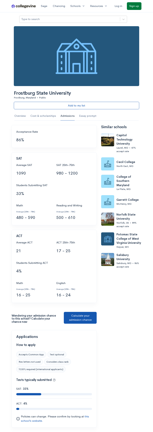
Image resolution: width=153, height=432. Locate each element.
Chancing (59, 6)
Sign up (134, 6)
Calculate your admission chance (80, 318)
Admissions (67, 115)
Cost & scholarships (43, 115)
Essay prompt (87, 115)
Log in (118, 6)
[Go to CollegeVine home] (24, 6)
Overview (20, 115)
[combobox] (21, 19)
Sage (44, 6)
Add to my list (76, 105)
